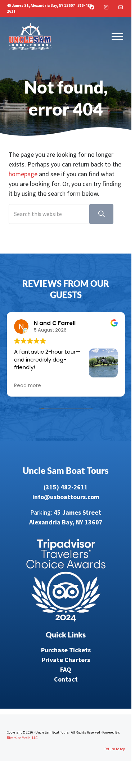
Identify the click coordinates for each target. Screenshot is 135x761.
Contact (66, 679)
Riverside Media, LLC (22, 737)
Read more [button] (27, 385)
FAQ (65, 669)
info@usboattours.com (65, 497)
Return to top (114, 749)
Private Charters (66, 660)
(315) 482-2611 (66, 487)
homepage (23, 174)
